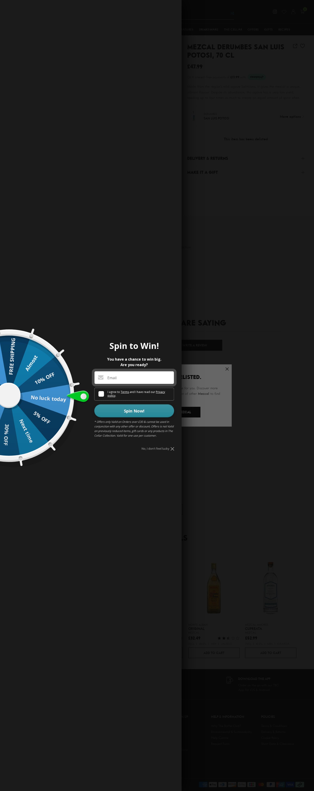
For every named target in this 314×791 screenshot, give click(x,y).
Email (112, 378)
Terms (125, 392)
